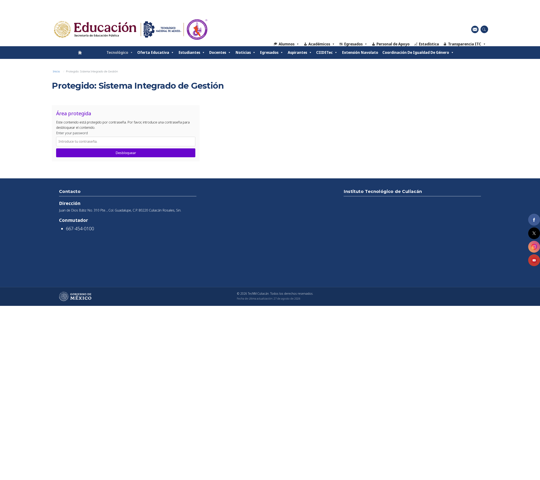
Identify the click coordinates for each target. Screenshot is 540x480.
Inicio (56, 71)
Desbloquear (126, 153)
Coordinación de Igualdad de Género (415, 52)
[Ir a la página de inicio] (80, 52)
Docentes (217, 52)
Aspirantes (297, 52)
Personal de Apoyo (393, 44)
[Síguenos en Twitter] (534, 233)
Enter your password (72, 133)
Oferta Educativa (153, 52)
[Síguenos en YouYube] (534, 260)
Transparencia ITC (464, 44)
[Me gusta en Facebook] (534, 220)
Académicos (319, 44)
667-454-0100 (80, 228)
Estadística (429, 44)
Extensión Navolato (360, 52)
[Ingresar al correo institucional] (475, 29)
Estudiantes (189, 52)
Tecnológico (117, 52)
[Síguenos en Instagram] (534, 247)
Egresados (353, 44)
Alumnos (286, 44)
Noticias (243, 52)
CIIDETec (324, 52)
